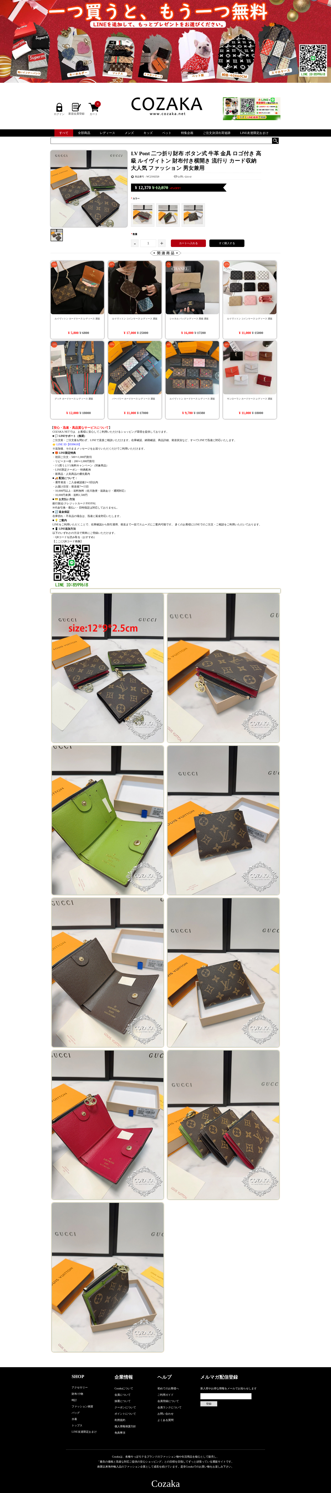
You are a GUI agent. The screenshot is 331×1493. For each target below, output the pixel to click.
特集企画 (187, 133)
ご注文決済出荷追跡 (216, 133)
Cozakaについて (124, 1388)
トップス (77, 1425)
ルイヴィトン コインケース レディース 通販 (134, 318)
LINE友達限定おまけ (254, 133)
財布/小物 (77, 1393)
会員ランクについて (169, 1407)
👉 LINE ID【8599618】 (66, 444)
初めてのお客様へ (168, 1388)
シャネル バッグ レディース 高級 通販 (189, 318)
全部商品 (84, 133)
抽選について (123, 1401)
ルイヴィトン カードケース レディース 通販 (77, 318)
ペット (166, 133)
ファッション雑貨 (82, 1406)
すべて (63, 133)
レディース (107, 133)
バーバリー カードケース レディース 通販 (133, 398)
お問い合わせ (185, 176)
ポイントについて (125, 1413)
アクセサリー (80, 1387)
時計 (74, 1400)
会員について (123, 1394)
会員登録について (168, 1401)
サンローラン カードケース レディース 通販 (249, 398)
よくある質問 (165, 1420)
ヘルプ (164, 1377)
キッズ (148, 133)
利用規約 (120, 1420)
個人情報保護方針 (125, 1426)
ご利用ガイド (165, 1394)
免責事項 (120, 1432)
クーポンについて (125, 1407)
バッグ (76, 1412)
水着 (74, 1419)
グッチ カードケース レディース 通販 (74, 398)
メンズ (129, 133)
